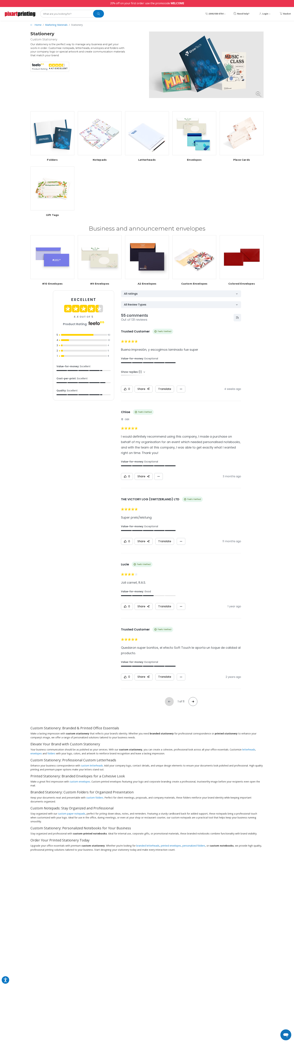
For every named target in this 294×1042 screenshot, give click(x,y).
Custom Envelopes (194, 283)
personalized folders (193, 845)
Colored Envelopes (241, 283)
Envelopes (194, 159)
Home (38, 24)
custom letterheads (92, 765)
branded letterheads (147, 845)
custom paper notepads (71, 813)
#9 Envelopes (99, 283)
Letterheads (147, 159)
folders (51, 753)
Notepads (100, 159)
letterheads (248, 749)
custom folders (94, 797)
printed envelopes (171, 845)
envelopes (36, 753)
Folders (52, 159)
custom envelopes (80, 781)
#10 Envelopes (52, 283)
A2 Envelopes (147, 283)
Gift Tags (52, 215)
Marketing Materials (56, 24)
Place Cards (241, 159)
